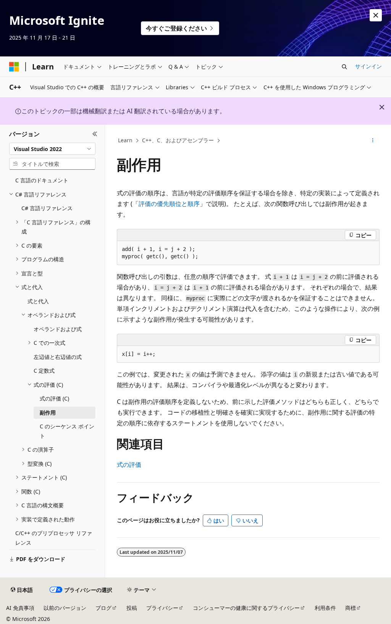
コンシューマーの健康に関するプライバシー (246, 607)
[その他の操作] (372, 141)
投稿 (131, 607)
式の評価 (129, 464)
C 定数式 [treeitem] (44, 370)
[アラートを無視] (376, 15)
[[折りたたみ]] (95, 134)
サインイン (368, 66)
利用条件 (325, 607)
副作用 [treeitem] (48, 412)
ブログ (103, 607)
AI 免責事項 (20, 607)
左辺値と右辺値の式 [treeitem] (58, 356)
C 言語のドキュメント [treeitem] (41, 180)
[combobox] (52, 149)
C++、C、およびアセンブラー (178, 140)
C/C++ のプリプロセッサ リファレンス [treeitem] (53, 537)
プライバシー (162, 607)
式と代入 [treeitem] (38, 301)
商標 (350, 607)
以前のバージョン (65, 607)
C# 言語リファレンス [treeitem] (47, 208)
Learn (125, 140)
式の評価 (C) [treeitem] (54, 398)
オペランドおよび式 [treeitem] (58, 329)
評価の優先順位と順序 (169, 203)
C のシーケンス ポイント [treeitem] (67, 431)
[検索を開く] (344, 67)
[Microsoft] (14, 67)
